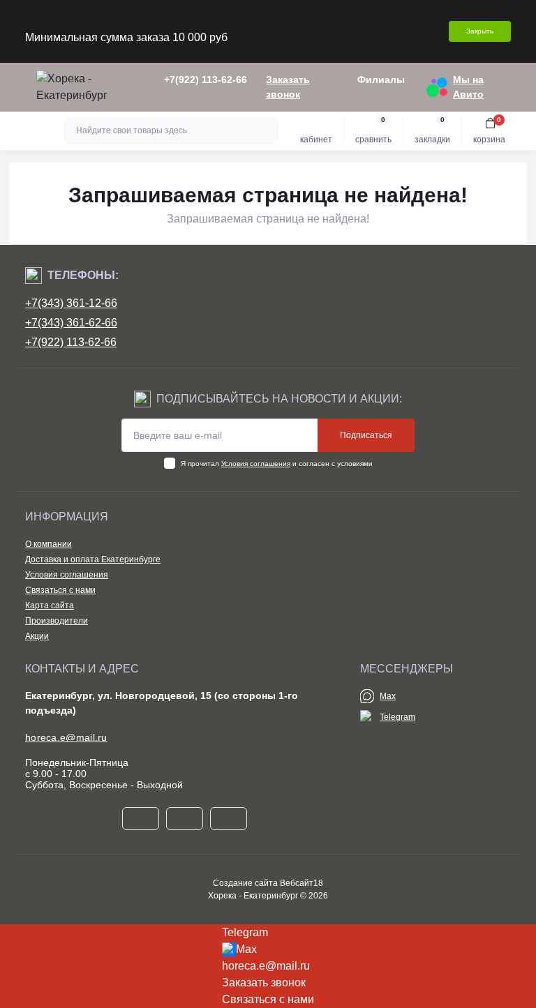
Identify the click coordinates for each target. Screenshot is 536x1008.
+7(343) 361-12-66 (71, 303)
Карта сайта (49, 605)
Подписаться (366, 435)
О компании (48, 544)
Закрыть (479, 31)
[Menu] (18, 87)
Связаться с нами (60, 590)
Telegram (397, 717)
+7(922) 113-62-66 (71, 342)
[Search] (265, 130)
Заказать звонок (288, 87)
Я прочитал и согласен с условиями (277, 463)
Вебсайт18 (301, 883)
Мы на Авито (468, 87)
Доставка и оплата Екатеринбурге (93, 559)
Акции (37, 636)
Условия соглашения (255, 463)
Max (388, 696)
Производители (56, 621)
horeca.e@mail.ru (66, 737)
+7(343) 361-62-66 (71, 323)
